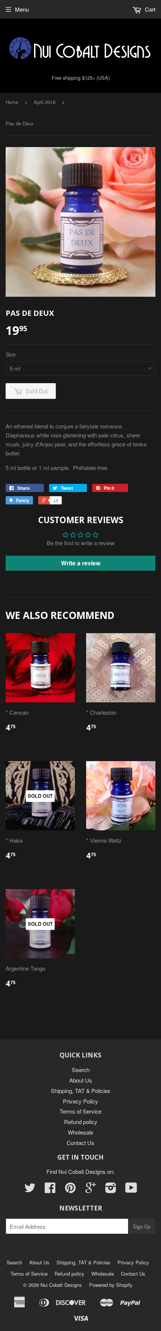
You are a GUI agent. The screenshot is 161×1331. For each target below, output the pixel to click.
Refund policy (80, 1122)
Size (11, 354)
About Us (80, 1080)
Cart (149, 9)
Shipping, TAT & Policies (80, 1091)
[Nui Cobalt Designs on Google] (90, 1190)
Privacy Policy (80, 1101)
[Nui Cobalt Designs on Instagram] (110, 1190)
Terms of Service (80, 1111)
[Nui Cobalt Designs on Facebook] (50, 1190)
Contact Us (80, 1143)
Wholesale (80, 1132)
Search (80, 1070)
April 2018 (44, 102)
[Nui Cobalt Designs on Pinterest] (70, 1190)
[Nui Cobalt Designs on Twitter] (30, 1190)
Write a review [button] (80, 563)
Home (12, 102)
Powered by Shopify (111, 1284)
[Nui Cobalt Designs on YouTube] (131, 1190)
